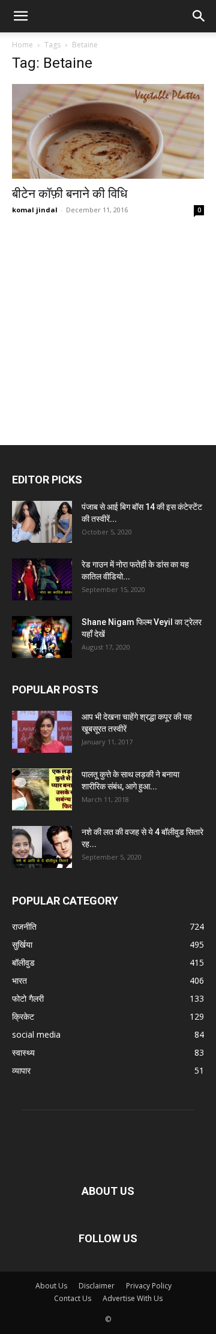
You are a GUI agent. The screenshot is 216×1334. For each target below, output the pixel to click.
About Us (51, 1286)
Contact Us (72, 1298)
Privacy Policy (149, 1286)
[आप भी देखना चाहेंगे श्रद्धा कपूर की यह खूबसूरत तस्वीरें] (42, 732)
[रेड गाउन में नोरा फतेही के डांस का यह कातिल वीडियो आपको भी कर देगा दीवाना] (42, 579)
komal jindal (35, 209)
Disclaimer (97, 1286)
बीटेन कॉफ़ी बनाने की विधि (69, 194)
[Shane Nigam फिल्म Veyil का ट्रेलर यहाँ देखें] (42, 637)
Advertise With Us (133, 1298)
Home (22, 45)
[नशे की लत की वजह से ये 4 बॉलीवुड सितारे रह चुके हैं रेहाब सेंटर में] (42, 847)
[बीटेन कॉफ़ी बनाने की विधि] (108, 131)
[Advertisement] (108, 309)
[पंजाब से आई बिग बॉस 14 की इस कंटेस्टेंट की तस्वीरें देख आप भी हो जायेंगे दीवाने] (42, 522)
